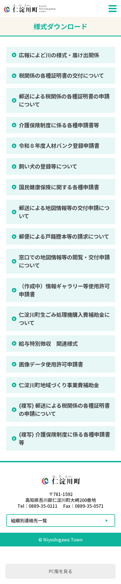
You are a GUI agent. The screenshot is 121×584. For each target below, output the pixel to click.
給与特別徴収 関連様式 (48, 343)
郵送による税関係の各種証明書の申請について (64, 100)
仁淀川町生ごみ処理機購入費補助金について (64, 319)
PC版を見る (60, 571)
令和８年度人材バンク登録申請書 (59, 145)
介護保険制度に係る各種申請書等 (59, 125)
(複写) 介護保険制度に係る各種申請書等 (64, 438)
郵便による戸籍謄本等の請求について (64, 236)
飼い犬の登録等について (48, 166)
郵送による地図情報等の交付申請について (64, 212)
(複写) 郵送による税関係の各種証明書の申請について (64, 409)
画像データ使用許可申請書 (51, 364)
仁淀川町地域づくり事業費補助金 (59, 385)
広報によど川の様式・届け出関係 (59, 55)
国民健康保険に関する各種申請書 (59, 187)
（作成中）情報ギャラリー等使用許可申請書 (64, 290)
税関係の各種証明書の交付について (61, 75)
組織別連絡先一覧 (29, 520)
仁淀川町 (52, 8)
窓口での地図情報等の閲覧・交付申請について (64, 261)
